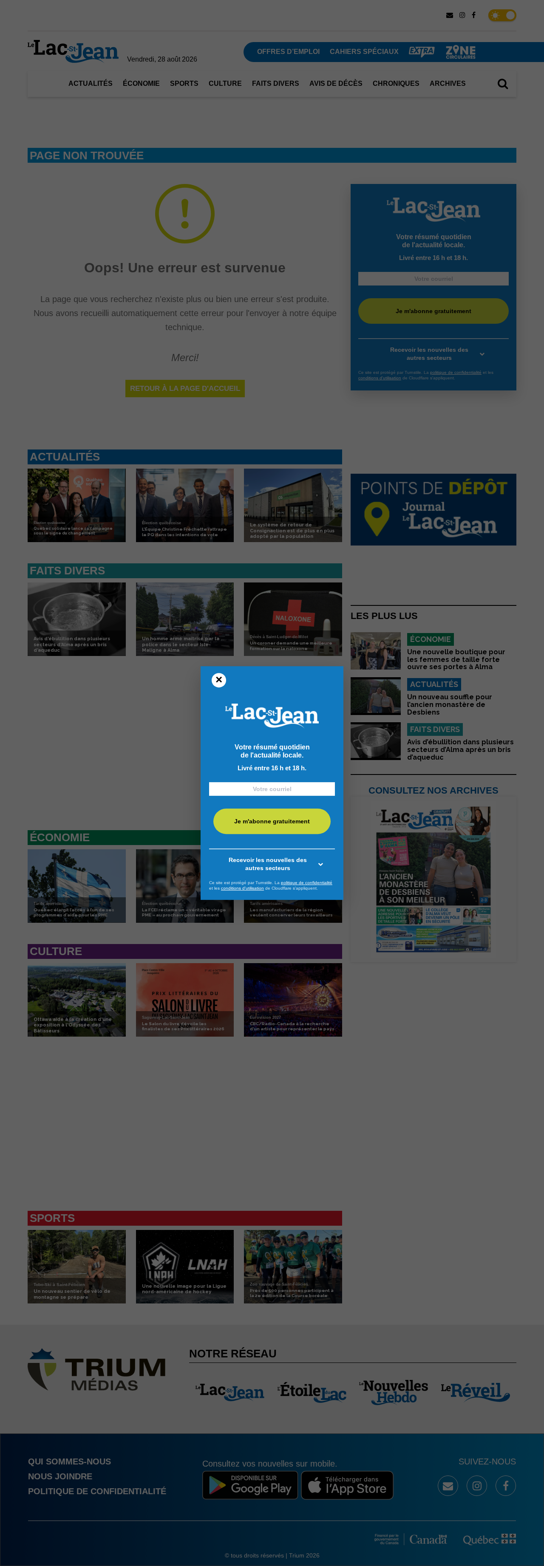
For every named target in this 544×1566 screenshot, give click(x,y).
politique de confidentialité (306, 882)
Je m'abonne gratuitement (272, 821)
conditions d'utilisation (242, 888)
